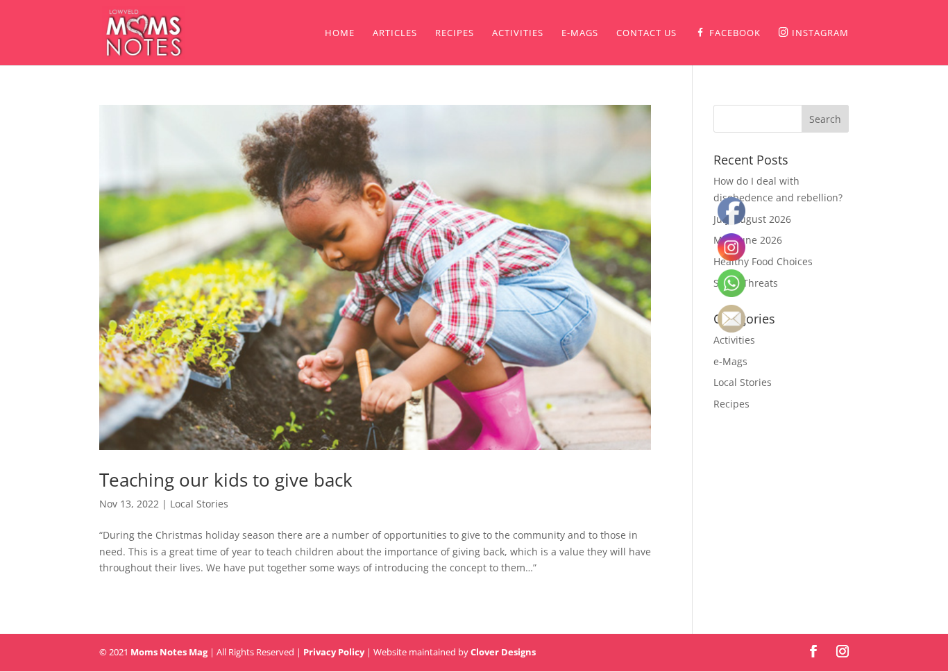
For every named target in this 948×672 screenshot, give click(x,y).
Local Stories (199, 503)
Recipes (454, 33)
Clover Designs (503, 652)
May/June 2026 (747, 239)
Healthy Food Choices (763, 261)
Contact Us (646, 33)
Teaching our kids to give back (226, 479)
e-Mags (579, 33)
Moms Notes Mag (169, 652)
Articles (395, 33)
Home (340, 33)
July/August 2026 (752, 219)
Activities (517, 33)
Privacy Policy (333, 652)
